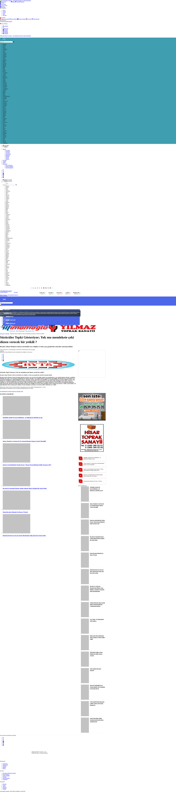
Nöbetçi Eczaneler (5, 19)
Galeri (13, 1)
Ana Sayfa (3, 1)
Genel (4, 12)
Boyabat (7, 150)
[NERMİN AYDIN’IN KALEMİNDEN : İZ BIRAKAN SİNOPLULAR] (40, 406)
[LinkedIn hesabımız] (3, 177)
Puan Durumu (36, 19)
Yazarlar (22, 1)
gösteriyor (14, 391)
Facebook (5, 26)
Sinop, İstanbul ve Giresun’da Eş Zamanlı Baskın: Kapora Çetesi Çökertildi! (48, 312)
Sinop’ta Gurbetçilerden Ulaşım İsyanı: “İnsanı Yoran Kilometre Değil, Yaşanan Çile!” (93, 470)
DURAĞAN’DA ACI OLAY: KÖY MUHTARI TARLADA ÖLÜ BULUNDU (17, 314)
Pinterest (6, 31)
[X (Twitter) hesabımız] (3, 27)
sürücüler (19, 391)
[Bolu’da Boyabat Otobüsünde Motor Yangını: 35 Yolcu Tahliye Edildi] (85, 649)
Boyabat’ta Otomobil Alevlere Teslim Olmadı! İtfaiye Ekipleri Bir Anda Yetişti (41, 313)
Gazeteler (29, 19)
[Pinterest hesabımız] (3, 175)
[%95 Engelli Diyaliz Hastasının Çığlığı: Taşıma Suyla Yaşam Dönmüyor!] (85, 715)
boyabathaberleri (3, 391)
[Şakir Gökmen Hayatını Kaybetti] (85, 682)
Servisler (5, 15)
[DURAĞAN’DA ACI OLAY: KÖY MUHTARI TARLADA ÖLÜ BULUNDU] (40, 524)
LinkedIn (6, 33)
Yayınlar (3, 6)
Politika (4, 789)
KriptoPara (5, 779)
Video (17, 1)
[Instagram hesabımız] (3, 172)
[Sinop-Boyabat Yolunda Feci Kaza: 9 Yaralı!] (40, 500)
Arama (9, 1)
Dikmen (7, 155)
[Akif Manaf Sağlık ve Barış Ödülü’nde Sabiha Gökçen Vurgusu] (85, 666)
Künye (4, 768)
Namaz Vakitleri (22, 19)
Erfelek (7, 156)
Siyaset (4, 11)
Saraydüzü (8, 154)
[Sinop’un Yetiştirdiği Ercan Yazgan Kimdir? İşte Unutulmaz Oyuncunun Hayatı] (85, 699)
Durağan (7, 151)
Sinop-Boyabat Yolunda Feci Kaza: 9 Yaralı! (67, 313)
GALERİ (8, 179)
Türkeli (7, 159)
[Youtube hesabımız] (3, 173)
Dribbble (6, 32)
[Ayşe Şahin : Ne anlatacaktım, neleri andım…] (85, 633)
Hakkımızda (5, 764)
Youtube (6, 29)
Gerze (7, 157)
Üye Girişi (3, 4)
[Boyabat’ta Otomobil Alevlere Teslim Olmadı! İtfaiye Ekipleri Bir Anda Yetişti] (40, 476)
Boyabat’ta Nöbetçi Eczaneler (9, 773)
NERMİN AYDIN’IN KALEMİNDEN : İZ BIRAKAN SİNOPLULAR (16, 312)
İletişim (4, 767)
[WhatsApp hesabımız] (52, 288)
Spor (4, 14)
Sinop (4, 10)
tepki (22, 391)
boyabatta (9, 391)
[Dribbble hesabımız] (3, 176)
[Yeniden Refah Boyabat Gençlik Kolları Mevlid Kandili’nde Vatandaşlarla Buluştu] (85, 616)
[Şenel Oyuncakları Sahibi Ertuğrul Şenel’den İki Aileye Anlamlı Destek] (85, 732)
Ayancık (7, 152)
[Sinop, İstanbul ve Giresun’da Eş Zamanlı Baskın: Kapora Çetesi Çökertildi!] (40, 429)
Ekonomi (5, 787)
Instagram (6, 28)
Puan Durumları (9, 167)
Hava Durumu (13, 19)
